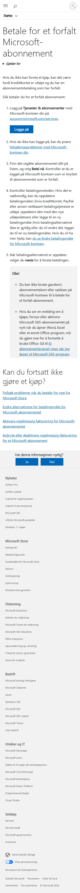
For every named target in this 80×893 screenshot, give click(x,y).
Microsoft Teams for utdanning (21, 624)
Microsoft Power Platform (19, 786)
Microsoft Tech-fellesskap (19, 772)
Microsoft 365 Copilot (17, 716)
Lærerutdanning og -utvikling (20, 646)
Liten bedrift (11, 730)
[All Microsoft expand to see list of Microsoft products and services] (5, 6)
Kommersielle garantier (18, 590)
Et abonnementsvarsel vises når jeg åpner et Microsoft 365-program (44, 348)
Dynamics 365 (12, 701)
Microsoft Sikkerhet (15, 687)
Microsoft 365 (12, 513)
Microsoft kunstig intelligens (20, 680)
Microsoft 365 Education (18, 631)
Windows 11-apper (15, 527)
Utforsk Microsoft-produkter (20, 520)
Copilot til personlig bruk (18, 505)
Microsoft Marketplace (17, 779)
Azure (8, 694)
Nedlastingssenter (15, 554)
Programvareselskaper (17, 793)
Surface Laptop (13, 491)
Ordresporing (12, 576)
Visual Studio (12, 800)
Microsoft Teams (14, 723)
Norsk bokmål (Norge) (23, 854)
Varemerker (11, 885)
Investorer (10, 842)
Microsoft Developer (16, 750)
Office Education (14, 638)
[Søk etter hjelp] (15, 5)
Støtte (8, 15)
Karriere (9, 820)
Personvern (33, 878)
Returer (9, 568)
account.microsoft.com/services (34, 118)
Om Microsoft (12, 827)
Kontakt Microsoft (14, 878)
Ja (26, 461)
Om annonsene (29, 885)
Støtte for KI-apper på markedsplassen (26, 764)
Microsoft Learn (13, 757)
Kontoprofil (11, 547)
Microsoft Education (16, 610)
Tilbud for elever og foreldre (20, 653)
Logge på (21, 129)
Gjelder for (13, 63)
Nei (52, 461)
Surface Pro (11, 484)
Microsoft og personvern (18, 834)
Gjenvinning (11, 583)
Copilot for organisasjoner (19, 498)
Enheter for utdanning (17, 617)
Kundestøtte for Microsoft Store (22, 561)
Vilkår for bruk (49, 878)
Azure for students (15, 660)
